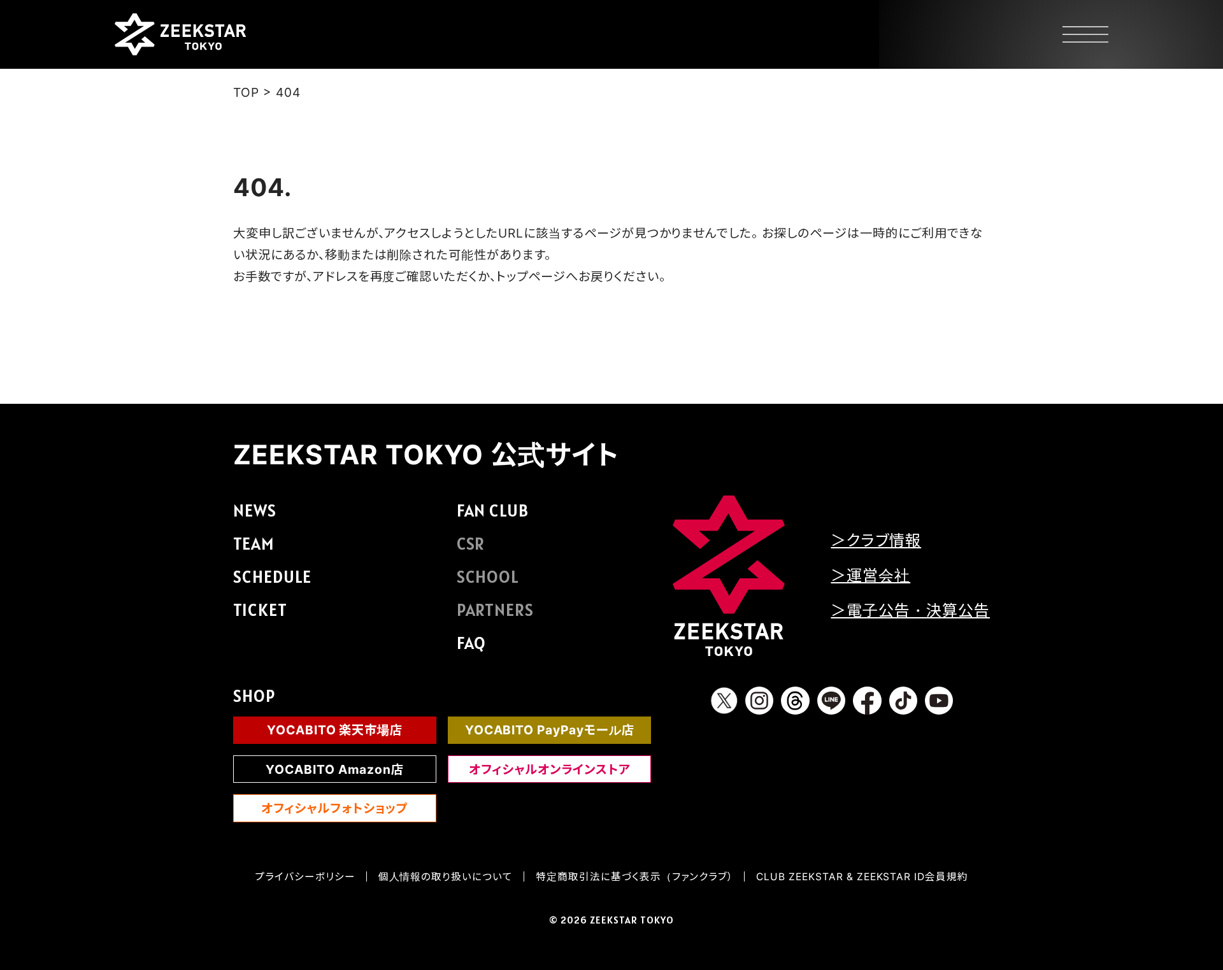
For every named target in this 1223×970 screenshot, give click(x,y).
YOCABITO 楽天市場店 (335, 730)
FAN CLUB (493, 510)
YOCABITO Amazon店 (335, 769)
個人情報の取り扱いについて (445, 877)
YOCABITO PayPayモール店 (549, 730)
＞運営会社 (870, 575)
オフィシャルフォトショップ (334, 808)
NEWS (254, 510)
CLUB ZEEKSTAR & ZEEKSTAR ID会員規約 (862, 877)
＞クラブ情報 (876, 540)
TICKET (260, 609)
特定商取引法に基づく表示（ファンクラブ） (634, 877)
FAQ (472, 642)
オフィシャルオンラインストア (549, 769)
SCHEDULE (272, 576)
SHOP (254, 695)
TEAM (253, 543)
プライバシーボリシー (305, 877)
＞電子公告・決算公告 (910, 610)
